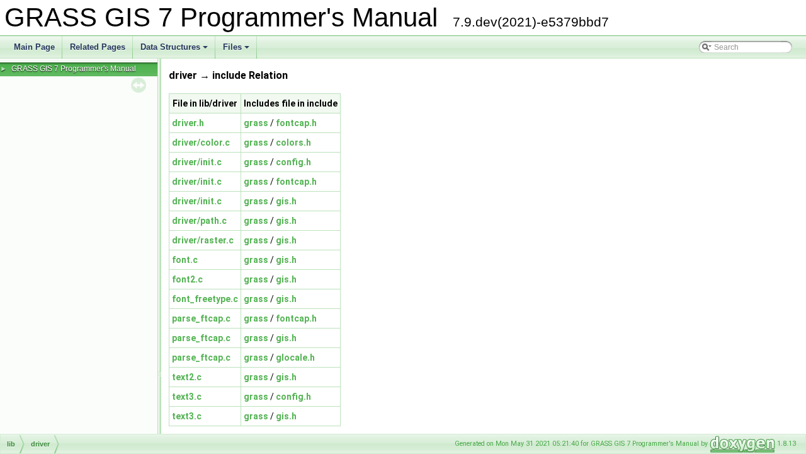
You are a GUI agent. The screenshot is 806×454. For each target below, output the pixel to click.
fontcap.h (296, 123)
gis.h (286, 201)
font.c (185, 260)
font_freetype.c (205, 299)
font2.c (187, 279)
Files (237, 50)
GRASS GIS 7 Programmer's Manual (73, 68)
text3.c (187, 397)
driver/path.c (199, 221)
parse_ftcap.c (201, 318)
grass (256, 123)
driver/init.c (197, 162)
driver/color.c (201, 142)
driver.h (188, 123)
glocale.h (295, 357)
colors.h (293, 142)
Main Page (34, 47)
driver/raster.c (203, 240)
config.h (293, 162)
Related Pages (97, 47)
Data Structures (175, 50)
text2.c (187, 377)
